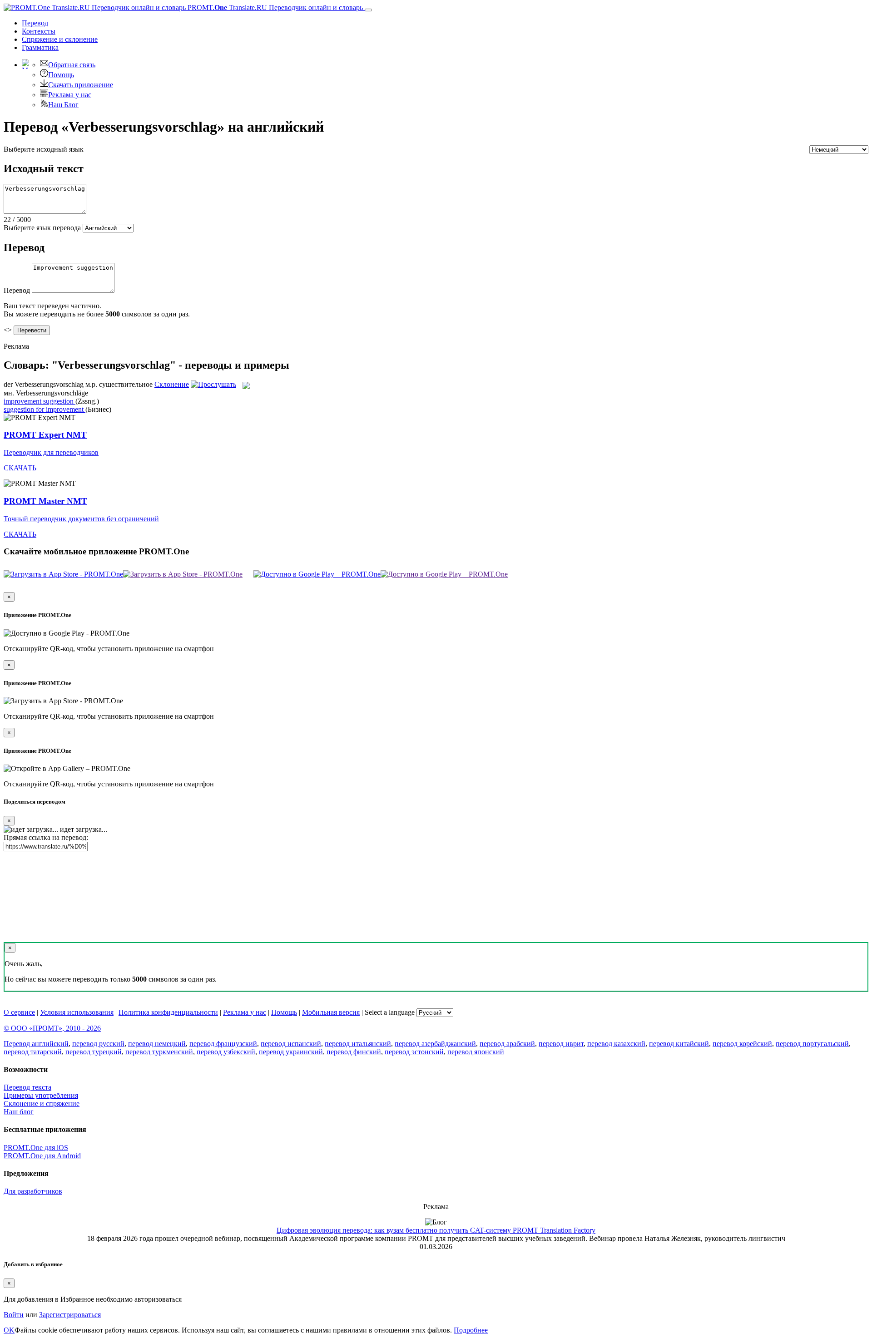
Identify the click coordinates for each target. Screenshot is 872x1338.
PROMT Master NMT (45, 501)
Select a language (390, 1012)
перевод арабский (507, 1043)
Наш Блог (63, 105)
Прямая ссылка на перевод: (46, 837)
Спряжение (60, 39)
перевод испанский (291, 1043)
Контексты (38, 31)
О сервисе (19, 1012)
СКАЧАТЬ (20, 468)
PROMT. (274, 7)
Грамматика (40, 47)
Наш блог (19, 1112)
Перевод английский (36, 1043)
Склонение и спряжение (41, 1103)
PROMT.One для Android (42, 1156)
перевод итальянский (358, 1043)
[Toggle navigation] (368, 10)
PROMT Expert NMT (45, 434)
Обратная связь (71, 65)
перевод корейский (742, 1043)
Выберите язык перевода (42, 228)
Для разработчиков (33, 1191)
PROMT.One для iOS (36, 1147)
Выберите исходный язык (44, 149)
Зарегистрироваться (70, 1314)
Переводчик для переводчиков (51, 452)
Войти (14, 1314)
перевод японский (475, 1052)
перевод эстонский (414, 1052)
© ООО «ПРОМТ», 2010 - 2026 (52, 1028)
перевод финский (354, 1052)
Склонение (171, 384)
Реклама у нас (69, 95)
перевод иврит (561, 1043)
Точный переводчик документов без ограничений (81, 519)
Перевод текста (27, 1087)
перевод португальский (812, 1043)
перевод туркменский (159, 1052)
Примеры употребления (41, 1095)
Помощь (61, 75)
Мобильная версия (331, 1012)
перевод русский (98, 1043)
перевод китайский (679, 1043)
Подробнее (471, 1330)
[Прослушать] (213, 384)
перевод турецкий (93, 1052)
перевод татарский (33, 1052)
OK (9, 1330)
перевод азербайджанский (435, 1043)
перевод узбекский (226, 1052)
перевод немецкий (157, 1043)
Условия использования (77, 1012)
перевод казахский (616, 1043)
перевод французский (223, 1043)
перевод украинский (291, 1052)
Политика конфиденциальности (168, 1012)
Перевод (35, 23)
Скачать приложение (80, 85)
